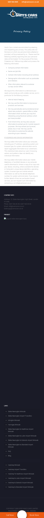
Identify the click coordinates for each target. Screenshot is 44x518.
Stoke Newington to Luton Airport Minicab (22, 436)
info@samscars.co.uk (30, 2)
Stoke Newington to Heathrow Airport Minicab (20, 430)
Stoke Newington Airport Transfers (20, 416)
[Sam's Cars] (22, 13)
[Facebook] (12, 5)
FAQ (9, 451)
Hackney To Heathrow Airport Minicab (21, 474)
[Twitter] (15, 5)
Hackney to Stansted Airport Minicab (20, 487)
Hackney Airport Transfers (17, 469)
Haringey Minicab (14, 425)
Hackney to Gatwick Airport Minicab (20, 483)
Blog (9, 456)
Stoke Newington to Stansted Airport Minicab (20, 446)
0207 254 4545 (13, 2)
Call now (10, 515)
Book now (34, 515)
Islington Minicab (14, 420)
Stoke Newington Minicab (17, 411)
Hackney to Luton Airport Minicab (19, 478)
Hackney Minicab (14, 465)
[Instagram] (18, 5)
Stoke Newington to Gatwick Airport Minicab (23, 440)
